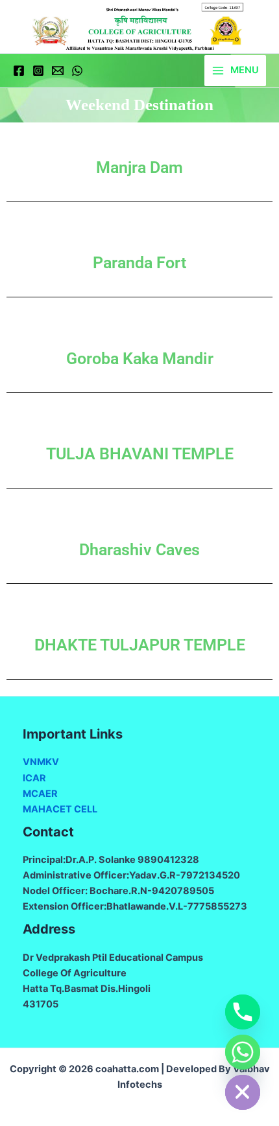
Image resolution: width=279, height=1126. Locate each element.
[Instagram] (38, 70)
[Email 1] (58, 70)
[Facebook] (19, 70)
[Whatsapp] (242, 1052)
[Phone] (242, 1011)
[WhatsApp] (77, 70)
